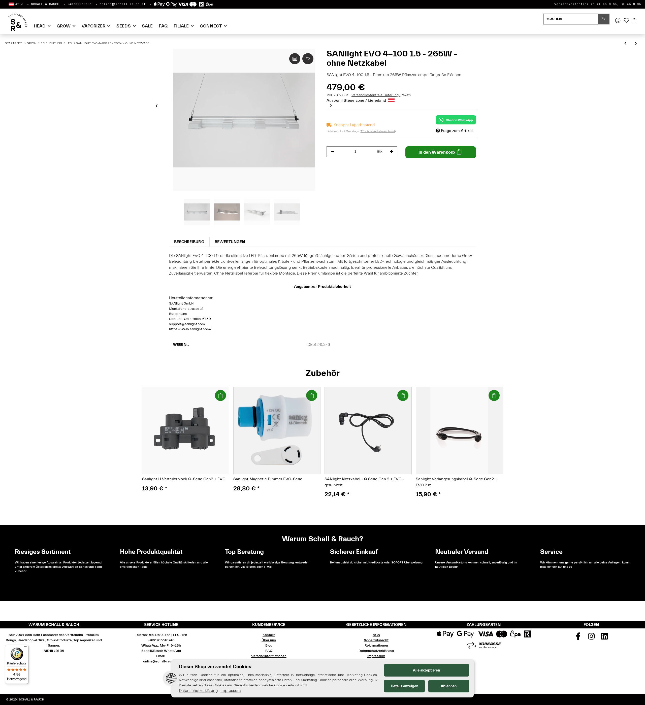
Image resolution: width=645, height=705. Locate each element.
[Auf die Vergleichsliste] (294, 58)
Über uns (269, 640)
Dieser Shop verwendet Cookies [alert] (215, 666)
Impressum (376, 656)
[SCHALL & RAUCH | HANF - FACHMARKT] (17, 22)
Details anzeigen (404, 686)
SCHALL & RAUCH (45, 4)
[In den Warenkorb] (220, 395)
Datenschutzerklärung (376, 651)
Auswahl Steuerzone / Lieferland (357, 100)
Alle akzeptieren (426, 670)
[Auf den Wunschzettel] (307, 58)
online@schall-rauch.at (123, 4)
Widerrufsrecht (376, 640)
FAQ (163, 26)
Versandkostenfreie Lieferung (375, 95)
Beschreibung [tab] (189, 242)
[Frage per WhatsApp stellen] (456, 119)
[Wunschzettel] (626, 21)
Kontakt (269, 635)
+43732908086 (79, 4)
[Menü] (25, 648)
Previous (156, 105)
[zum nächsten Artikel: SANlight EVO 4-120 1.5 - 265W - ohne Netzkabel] (636, 43)
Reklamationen (376, 646)
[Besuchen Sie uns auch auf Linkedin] (604, 638)
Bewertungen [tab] (230, 242)
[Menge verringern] (332, 152)
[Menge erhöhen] (391, 152)
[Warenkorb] (634, 21)
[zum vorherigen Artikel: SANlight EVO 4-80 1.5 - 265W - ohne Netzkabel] (625, 43)
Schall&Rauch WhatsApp (161, 651)
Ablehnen (449, 686)
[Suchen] (603, 19)
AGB (376, 635)
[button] (15, 4)
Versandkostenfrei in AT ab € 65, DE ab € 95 (597, 4)
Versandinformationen (268, 656)
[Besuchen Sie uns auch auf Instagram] (591, 638)
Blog (268, 646)
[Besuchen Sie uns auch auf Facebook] (578, 638)
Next (331, 105)
